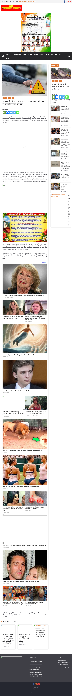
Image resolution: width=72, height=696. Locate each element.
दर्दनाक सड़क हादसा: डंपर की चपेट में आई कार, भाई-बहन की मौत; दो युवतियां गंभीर (65, 131)
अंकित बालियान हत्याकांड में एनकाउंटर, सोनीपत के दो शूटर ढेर (69, 206)
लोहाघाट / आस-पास (27, 54)
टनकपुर (36, 54)
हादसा (13, 97)
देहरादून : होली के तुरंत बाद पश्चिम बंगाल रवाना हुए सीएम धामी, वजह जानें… (37, 614)
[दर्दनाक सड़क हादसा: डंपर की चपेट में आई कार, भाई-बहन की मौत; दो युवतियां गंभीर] (55, 132)
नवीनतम (7, 58)
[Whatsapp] (17, 112)
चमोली (53, 80)
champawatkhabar (14, 107)
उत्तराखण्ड (8, 54)
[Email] (4, 112)
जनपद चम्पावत (17, 54)
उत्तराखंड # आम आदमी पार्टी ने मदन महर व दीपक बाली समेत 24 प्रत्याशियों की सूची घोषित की (40, 632)
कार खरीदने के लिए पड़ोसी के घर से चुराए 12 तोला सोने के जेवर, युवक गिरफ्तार (65, 187)
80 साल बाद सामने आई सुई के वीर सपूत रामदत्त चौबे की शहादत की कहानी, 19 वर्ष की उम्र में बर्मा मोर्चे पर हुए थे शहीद (65, 165)
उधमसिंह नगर (5, 97)
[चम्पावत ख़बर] (2, 56)
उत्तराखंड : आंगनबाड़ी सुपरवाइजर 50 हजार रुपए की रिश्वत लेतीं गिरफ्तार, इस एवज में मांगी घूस (24, 638)
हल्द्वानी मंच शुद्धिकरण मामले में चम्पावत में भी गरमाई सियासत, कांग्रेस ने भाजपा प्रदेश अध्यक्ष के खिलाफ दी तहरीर (65, 142)
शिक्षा (56, 54)
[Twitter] (14, 112)
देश (52, 54)
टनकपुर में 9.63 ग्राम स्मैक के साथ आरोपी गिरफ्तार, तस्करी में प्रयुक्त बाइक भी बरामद (65, 154)
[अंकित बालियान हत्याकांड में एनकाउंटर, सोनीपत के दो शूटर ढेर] (59, 210)
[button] (11, 54)
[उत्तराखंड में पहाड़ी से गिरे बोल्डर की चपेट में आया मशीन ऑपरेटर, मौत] (61, 73)
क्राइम (47, 54)
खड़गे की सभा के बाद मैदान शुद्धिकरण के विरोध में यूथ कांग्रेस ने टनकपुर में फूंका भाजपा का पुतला (65, 176)
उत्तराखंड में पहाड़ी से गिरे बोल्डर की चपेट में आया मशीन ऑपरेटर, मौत (60, 86)
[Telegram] (11, 112)
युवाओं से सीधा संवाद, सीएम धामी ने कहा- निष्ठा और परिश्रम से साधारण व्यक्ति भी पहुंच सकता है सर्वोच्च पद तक (65, 120)
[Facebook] (7, 112)
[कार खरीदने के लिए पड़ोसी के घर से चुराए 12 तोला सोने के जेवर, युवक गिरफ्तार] (55, 188)
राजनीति (42, 54)
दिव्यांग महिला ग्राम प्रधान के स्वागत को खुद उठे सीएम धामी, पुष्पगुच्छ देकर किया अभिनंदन (65, 109)
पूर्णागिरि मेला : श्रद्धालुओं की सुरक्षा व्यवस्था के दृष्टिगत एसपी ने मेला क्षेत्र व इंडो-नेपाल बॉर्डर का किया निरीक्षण (12, 615)
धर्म (60, 54)
